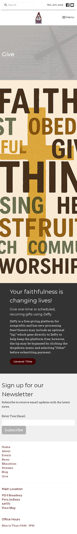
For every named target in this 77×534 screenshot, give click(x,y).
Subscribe (14, 430)
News (5, 459)
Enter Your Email (13, 416)
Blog (5, 472)
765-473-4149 (55, 4)
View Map (9, 508)
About (6, 451)
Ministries (9, 463)
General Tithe (22, 361)
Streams (7, 468)
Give (5, 476)
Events (6, 455)
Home (6, 447)
